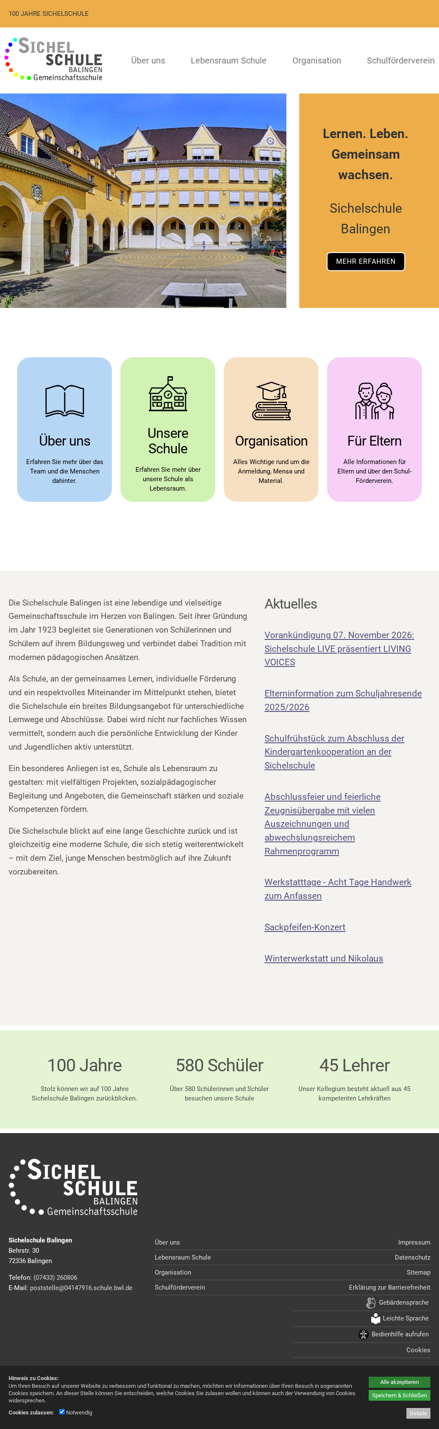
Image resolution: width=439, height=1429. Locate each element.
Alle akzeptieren (399, 1382)
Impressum (414, 1242)
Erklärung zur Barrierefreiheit (389, 1287)
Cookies (418, 1350)
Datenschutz (412, 1257)
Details (418, 1413)
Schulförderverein (401, 60)
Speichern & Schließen (399, 1395)
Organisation (316, 60)
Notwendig (78, 1412)
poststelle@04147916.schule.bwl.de (81, 1288)
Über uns (148, 60)
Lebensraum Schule (229, 60)
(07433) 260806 (55, 1277)
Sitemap (418, 1272)
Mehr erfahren (366, 261)
